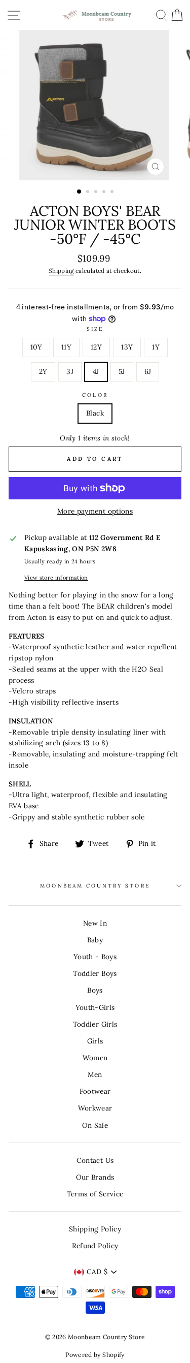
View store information (56, 577)
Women (95, 1057)
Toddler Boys (95, 973)
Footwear (95, 1091)
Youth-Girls (95, 1007)
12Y (96, 347)
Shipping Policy (95, 1228)
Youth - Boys (95, 956)
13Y (127, 347)
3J (69, 371)
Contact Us (95, 1160)
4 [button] (104, 192)
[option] (95, 105)
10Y (36, 347)
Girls (95, 1040)
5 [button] (113, 192)
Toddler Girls (95, 1024)
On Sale (95, 1125)
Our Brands (95, 1177)
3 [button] (96, 192)
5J (122, 371)
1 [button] (79, 192)
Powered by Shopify (94, 1354)
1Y (156, 347)
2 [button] (88, 192)
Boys (94, 990)
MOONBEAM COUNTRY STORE (94, 885)
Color (94, 395)
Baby (95, 939)
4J (96, 371)
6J (147, 371)
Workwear (95, 1108)
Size (95, 329)
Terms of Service (95, 1193)
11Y (66, 347)
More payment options (95, 511)
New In (95, 923)
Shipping (61, 270)
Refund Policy (95, 1245)
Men (95, 1074)
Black (95, 413)
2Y (43, 371)
